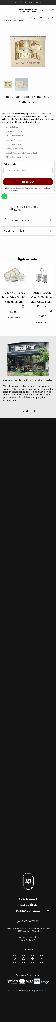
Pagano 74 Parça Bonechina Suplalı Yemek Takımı (14, 297)
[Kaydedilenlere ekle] (23, 306)
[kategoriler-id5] (7, 10)
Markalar (24, 18)
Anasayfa (5, 18)
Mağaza (14, 18)
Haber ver (28, 181)
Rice (32, 18)
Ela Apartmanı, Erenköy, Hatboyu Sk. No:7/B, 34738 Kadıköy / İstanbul (29, 929)
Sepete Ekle (14, 317)
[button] (28, 219)
